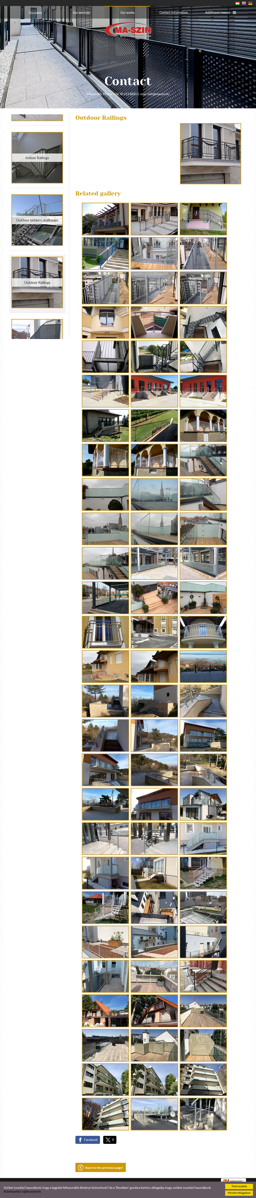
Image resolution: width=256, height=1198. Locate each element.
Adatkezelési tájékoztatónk (22, 1191)
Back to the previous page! (104, 1167)
